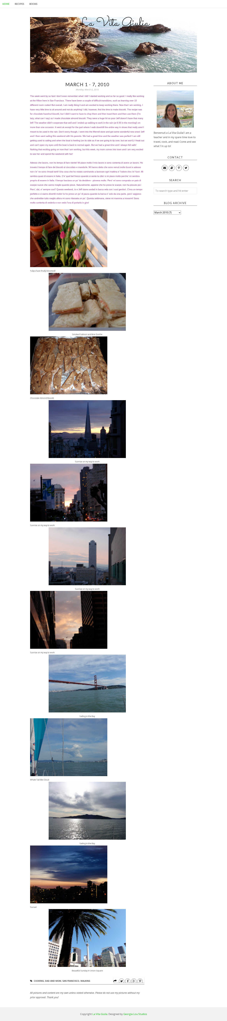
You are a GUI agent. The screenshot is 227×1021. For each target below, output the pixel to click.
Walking (85, 980)
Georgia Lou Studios (135, 1014)
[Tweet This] (121, 981)
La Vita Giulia (113, 23)
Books (33, 3)
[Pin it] (140, 981)
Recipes (19, 3)
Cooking (39, 980)
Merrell (96, 132)
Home (5, 3)
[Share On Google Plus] (134, 981)
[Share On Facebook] (127, 981)
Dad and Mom (53, 980)
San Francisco (57, 100)
